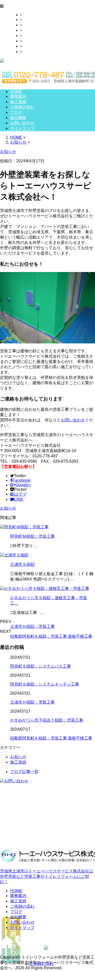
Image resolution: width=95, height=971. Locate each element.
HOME (28, 15)
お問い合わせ (34, 46)
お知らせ (8, 508)
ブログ (28, 35)
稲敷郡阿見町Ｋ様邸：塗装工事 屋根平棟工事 (51, 636)
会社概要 (30, 41)
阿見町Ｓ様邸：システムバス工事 (40, 666)
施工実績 (30, 25)
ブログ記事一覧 (24, 771)
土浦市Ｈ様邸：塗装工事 (32, 626)
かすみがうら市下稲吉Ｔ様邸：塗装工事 (46, 720)
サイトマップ (34, 51)
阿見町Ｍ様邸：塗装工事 (32, 536)
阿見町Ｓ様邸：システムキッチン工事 (44, 684)
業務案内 (30, 19)
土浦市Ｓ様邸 (22, 564)
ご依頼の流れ (34, 30)
